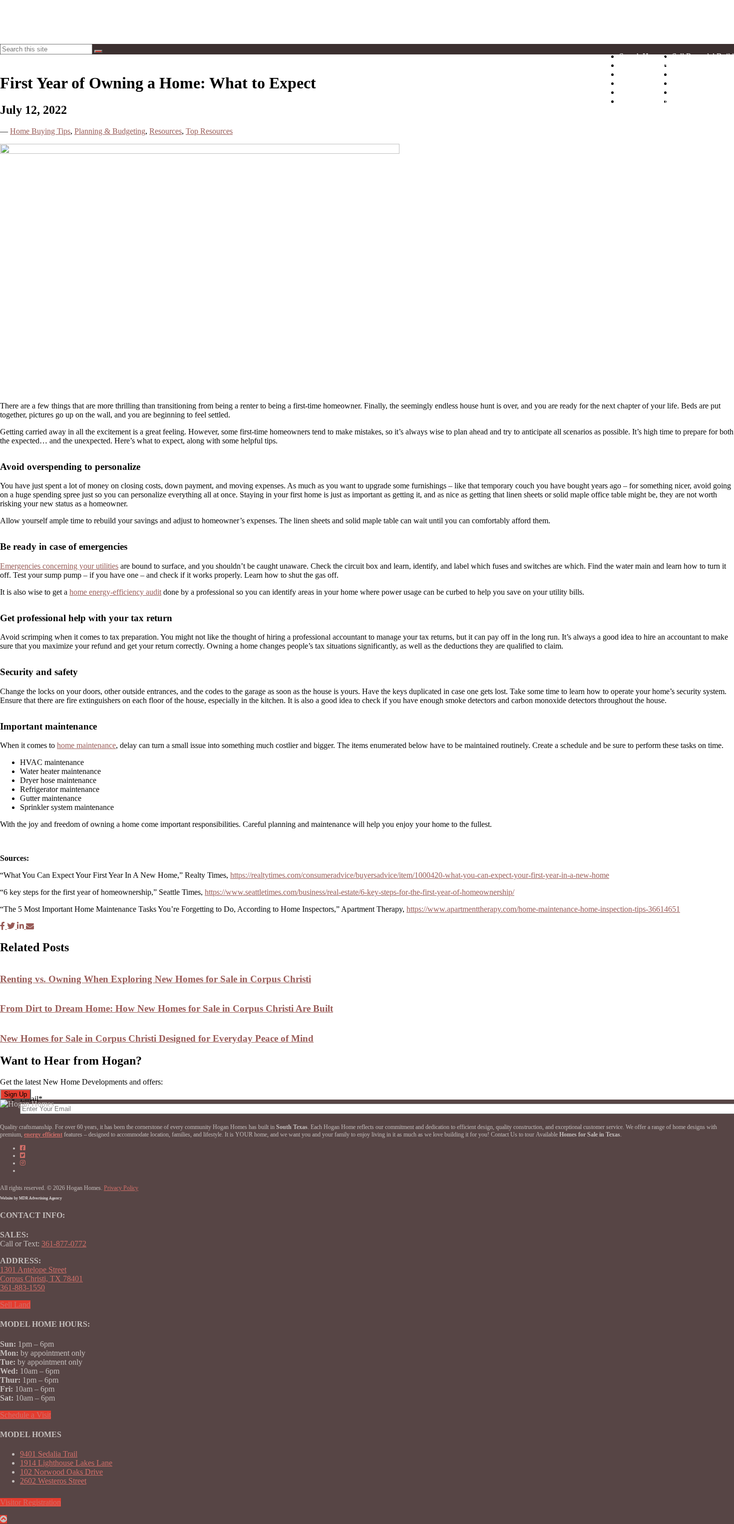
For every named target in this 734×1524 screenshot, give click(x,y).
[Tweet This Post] (12, 926)
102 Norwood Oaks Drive (61, 1472)
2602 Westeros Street (53, 1481)
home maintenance (86, 745)
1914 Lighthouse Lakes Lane (66, 1463)
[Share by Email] (30, 926)
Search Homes (642, 56)
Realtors (703, 74)
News (703, 65)
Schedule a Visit (25, 1415)
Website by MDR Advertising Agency (31, 1198)
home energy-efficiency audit (115, 592)
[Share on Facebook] (3, 926)
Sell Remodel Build (703, 56)
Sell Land (15, 1304)
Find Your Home (645, 101)
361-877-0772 (63, 1243)
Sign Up (15, 1094)
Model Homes (641, 74)
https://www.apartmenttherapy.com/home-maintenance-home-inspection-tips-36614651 (543, 909)
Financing (703, 83)
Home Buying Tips (40, 131)
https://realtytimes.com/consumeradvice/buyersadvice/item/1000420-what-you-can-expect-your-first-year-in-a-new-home (419, 875)
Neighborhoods (643, 65)
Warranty (703, 92)
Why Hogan (638, 92)
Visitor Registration (30, 1502)
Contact (703, 101)
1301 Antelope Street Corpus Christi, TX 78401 (41, 1274)
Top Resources (209, 131)
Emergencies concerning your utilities (59, 566)
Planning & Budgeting (109, 131)
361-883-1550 (22, 1287)
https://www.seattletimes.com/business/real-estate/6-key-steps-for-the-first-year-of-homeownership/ (359, 892)
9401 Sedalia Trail (48, 1454)
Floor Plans (637, 83)
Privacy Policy (121, 1187)
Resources (165, 131)
